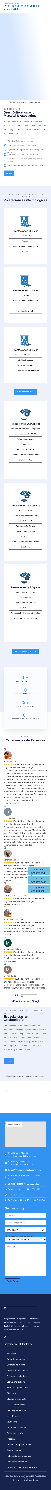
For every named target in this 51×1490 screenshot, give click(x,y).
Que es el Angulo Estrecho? (20, 1444)
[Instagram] (22, 1209)
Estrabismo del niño (16, 1382)
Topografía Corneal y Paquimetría (25, 370)
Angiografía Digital (25, 311)
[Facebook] (27, 1209)
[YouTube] (32, 1209)
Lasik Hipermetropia (16, 1410)
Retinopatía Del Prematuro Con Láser (25, 613)
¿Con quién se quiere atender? (19, 1236)
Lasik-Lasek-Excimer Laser (25, 592)
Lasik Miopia (13, 1416)
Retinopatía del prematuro (19, 1456)
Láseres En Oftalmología (25, 531)
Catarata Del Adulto (25, 521)
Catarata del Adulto (16, 1364)
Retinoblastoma (14, 1450)
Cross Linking (25, 597)
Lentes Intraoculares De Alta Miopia (25, 434)
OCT (25, 306)
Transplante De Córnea (25, 526)
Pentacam (25, 241)
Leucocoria (12, 1421)
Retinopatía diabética (17, 1461)
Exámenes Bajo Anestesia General (25, 542)
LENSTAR (25, 295)
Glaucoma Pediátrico (25, 449)
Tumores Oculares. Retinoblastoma (25, 455)
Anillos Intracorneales (25, 439)
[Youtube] (13, 1336)
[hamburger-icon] (44, 6)
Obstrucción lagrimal (16, 1427)
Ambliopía (11, 1353)
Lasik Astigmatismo (16, 1404)
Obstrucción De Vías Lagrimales (25, 618)
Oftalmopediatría (15, 1433)
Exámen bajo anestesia (17, 1387)
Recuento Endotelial (25, 365)
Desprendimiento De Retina (25, 603)
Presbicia (11, 1439)
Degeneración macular (17, 1370)
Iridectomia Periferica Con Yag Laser (25, 429)
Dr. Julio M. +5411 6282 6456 (37, 880)
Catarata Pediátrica (25, 608)
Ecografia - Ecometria (25, 251)
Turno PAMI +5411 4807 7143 (37, 871)
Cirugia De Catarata (25, 510)
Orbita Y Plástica (25, 460)
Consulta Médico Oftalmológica (25, 300)
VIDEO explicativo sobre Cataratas (23, 1467)
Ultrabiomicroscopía (25, 360)
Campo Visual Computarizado (25, 355)
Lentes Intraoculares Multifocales (25, 516)
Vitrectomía (25, 536)
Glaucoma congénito (16, 1399)
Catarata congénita (16, 1359)
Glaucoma (26, 444)
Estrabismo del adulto (17, 1376)
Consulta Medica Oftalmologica (25, 246)
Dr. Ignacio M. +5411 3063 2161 (37, 889)
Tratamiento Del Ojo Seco (25, 236)
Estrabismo (25, 547)
